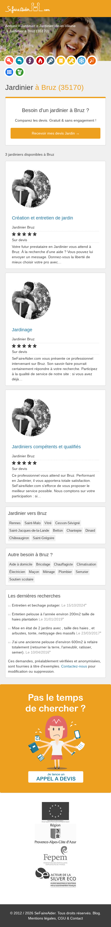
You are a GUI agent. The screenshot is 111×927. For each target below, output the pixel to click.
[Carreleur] (9, 72)
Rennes (15, 523)
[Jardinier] (19, 72)
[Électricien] (30, 61)
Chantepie (74, 530)
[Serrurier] (9, 61)
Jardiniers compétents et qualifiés (46, 446)
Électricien (17, 572)
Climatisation (86, 564)
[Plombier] (19, 61)
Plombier (65, 572)
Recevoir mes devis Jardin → (56, 133)
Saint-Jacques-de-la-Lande (29, 530)
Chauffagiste (63, 564)
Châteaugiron (19, 538)
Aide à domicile (20, 564)
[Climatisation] (81, 61)
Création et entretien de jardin (42, 218)
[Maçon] (92, 61)
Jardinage (22, 329)
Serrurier (82, 572)
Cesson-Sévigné (67, 523)
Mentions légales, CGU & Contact (55, 918)
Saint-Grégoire (43, 538)
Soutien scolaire (21, 579)
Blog (96, 913)
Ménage (49, 572)
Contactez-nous (74, 666)
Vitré (47, 523)
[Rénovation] (71, 61)
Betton (58, 530)
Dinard (90, 530)
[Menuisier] (61, 61)
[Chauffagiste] (40, 61)
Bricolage (43, 564)
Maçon (34, 572)
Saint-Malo (33, 523)
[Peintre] (50, 61)
